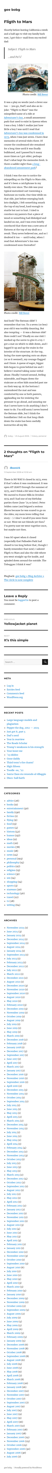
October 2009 (14, 1306)
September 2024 (16, 943)
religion (11, 870)
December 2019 (15, 1008)
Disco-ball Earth (16, 778)
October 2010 (14, 1259)
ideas (9, 839)
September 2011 (15, 1221)
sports (10, 885)
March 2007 (13, 1425)
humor (10, 835)
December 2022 (15, 966)
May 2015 (12, 1113)
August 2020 (14, 997)
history (35, 436)
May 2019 (12, 1032)
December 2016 (15, 1074)
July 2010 (12, 1271)
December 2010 (15, 1252)
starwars (11, 889)
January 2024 (14, 950)
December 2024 (15, 939)
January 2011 (14, 1248)
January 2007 (14, 1433)
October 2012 (14, 1182)
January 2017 (14, 1070)
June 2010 (12, 1275)
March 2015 (13, 1120)
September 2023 (16, 954)
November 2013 (15, 1155)
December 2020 (15, 985)
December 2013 (15, 1151)
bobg (10, 436)
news (9, 854)
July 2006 (12, 1456)
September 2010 (16, 1263)
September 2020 (16, 993)
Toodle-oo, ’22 (15, 770)
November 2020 (15, 989)
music (10, 850)
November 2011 (15, 1217)
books (10, 804)
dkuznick (15, 467)
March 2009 (13, 1333)
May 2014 (12, 1140)
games (10, 827)
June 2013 (12, 1167)
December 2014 (15, 1124)
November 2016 (15, 1078)
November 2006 (16, 1441)
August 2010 (13, 1267)
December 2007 (15, 1391)
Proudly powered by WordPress (28, 1468)
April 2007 (12, 1421)
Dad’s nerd (13, 735)
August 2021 (13, 981)
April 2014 (12, 1143)
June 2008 (12, 1367)
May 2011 (12, 1236)
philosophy (13, 862)
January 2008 (14, 1387)
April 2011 (12, 1240)
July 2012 (12, 1194)
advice (10, 800)
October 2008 (14, 1352)
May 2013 (12, 1171)
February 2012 (14, 1205)
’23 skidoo (12, 754)
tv (8, 901)
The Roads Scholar (17, 743)
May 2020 (12, 1001)
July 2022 (12, 970)
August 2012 (13, 1190)
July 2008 (12, 1364)
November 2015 (15, 1093)
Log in (10, 685)
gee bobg (12, 10)
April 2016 (12, 1086)
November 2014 (15, 1128)
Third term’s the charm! (20, 762)
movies (11, 847)
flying (10, 820)
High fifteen (13, 766)
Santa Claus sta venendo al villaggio (26, 774)
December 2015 (15, 1089)
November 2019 (15, 1012)
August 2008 (14, 1360)
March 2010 (13, 1286)
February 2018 (14, 1043)
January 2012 (14, 1209)
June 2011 (12, 1232)
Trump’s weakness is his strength (25, 747)
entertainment (15, 808)
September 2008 (16, 1356)
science (11, 874)
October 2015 (14, 1097)
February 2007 (15, 1429)
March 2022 (13, 974)
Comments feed (15, 693)
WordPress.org (15, 697)
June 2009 (12, 1321)
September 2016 (16, 1082)
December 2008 (15, 1344)
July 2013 (12, 1163)
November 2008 (15, 1348)
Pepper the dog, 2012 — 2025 (23, 727)
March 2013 (13, 1174)
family (10, 812)
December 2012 (15, 1178)
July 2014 (12, 1132)
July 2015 (12, 1105)
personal (42, 436)
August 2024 (14, 947)
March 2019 (13, 1035)
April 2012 (12, 1201)
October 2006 (14, 1445)
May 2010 (12, 1279)
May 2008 (12, 1371)
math (10, 843)
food (9, 823)
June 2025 (12, 931)
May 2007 (12, 1418)
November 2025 (15, 927)
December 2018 (15, 1039)
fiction (10, 816)
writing (11, 905)
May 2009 (12, 1325)
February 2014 (14, 1147)
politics (11, 866)
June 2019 (12, 1028)
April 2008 (12, 1375)
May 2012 (12, 1198)
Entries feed (13, 689)
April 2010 (12, 1282)
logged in (23, 600)
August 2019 (13, 1020)
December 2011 (15, 1213)
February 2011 (14, 1244)
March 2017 (13, 1066)
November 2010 (15, 1255)
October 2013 (14, 1159)
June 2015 (12, 1109)
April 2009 (12, 1329)
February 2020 (15, 1005)
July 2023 (12, 958)
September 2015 (16, 1101)
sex (9, 878)
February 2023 (15, 962)
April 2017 (12, 1062)
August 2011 (13, 1225)
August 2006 (14, 1452)
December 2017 (15, 1051)
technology (13, 893)
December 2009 (15, 1298)
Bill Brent (43, 94)
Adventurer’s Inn (13, 117)
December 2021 (15, 977)
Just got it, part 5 (16, 731)
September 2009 (16, 1310)
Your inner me (14, 751)
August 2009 (14, 1313)
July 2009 (12, 1317)
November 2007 (15, 1394)
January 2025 (14, 935)
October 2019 (14, 1016)
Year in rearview (15, 739)
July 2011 (11, 1228)
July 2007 (12, 1410)
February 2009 (15, 1337)
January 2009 (14, 1340)
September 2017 (15, 1055)
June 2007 (12, 1414)
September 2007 (16, 1402)
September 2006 (16, 1448)
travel (10, 897)
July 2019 (12, 1024)
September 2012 (16, 1186)
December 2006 (15, 1437)
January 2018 (14, 1047)
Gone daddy (13, 758)
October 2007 (14, 1398)
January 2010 (14, 1294)
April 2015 (12, 1116)
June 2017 (12, 1059)
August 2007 (14, 1406)
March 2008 (13, 1379)
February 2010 (14, 1290)
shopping (12, 881)
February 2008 (15, 1383)
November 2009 (16, 1302)
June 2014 (12, 1136)
